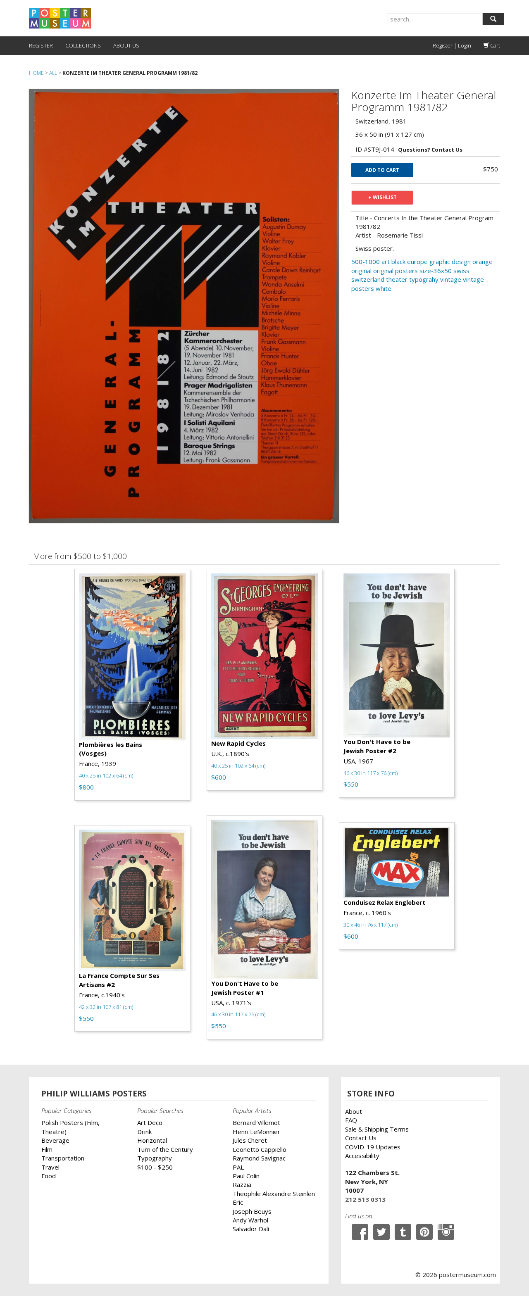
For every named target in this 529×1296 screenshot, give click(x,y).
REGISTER (41, 45)
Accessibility (362, 1155)
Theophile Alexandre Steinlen (274, 1193)
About (353, 1111)
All (53, 72)
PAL (238, 1167)
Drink (144, 1131)
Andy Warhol (250, 1220)
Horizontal (152, 1140)
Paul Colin (246, 1176)
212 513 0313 (365, 1199)
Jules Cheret (250, 1140)
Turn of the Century (165, 1149)
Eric (238, 1202)
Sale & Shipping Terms (377, 1129)
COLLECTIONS (83, 45)
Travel (50, 1167)
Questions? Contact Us (430, 149)
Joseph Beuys (252, 1211)
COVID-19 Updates (372, 1147)
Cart (494, 45)
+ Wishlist (382, 197)
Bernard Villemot (256, 1122)
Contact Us (360, 1138)
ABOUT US (126, 45)
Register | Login (452, 45)
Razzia (242, 1184)
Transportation (62, 1158)
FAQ (351, 1120)
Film (46, 1149)
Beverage (55, 1140)
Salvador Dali (251, 1229)
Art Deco (149, 1122)
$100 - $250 (155, 1167)
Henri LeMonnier (256, 1131)
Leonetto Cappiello (259, 1149)
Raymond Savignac (259, 1158)
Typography (154, 1158)
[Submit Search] (493, 19)
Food (48, 1176)
